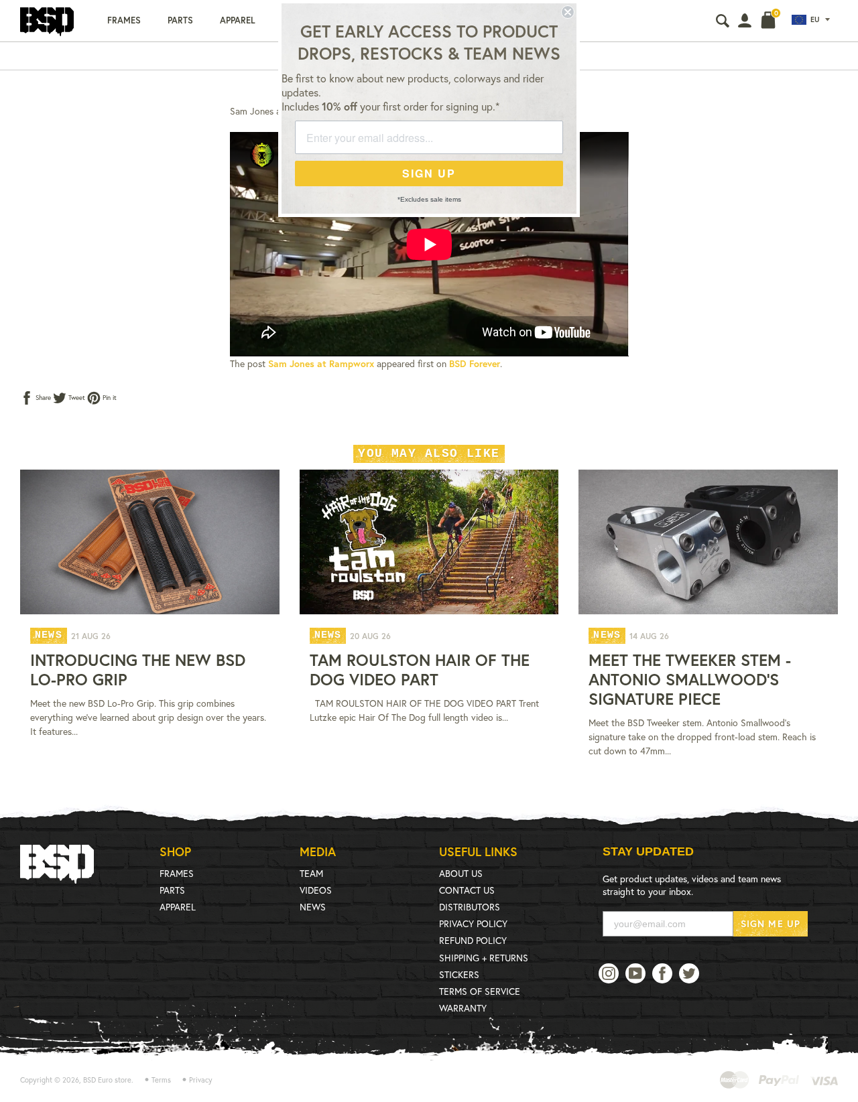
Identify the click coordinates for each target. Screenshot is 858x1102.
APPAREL (178, 906)
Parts (180, 20)
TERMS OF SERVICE (479, 991)
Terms (161, 1080)
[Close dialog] (567, 12)
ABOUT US (461, 873)
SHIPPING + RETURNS (483, 957)
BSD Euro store (107, 1080)
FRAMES (177, 873)
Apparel (237, 20)
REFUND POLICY (473, 940)
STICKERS (459, 974)
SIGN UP (429, 173)
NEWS (313, 906)
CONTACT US (467, 890)
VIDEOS (316, 890)
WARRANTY (463, 1008)
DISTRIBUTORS (469, 906)
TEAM (311, 873)
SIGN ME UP (770, 923)
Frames (124, 20)
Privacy (200, 1080)
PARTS (172, 890)
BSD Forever (474, 363)
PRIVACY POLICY (473, 923)
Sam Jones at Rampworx (321, 363)
